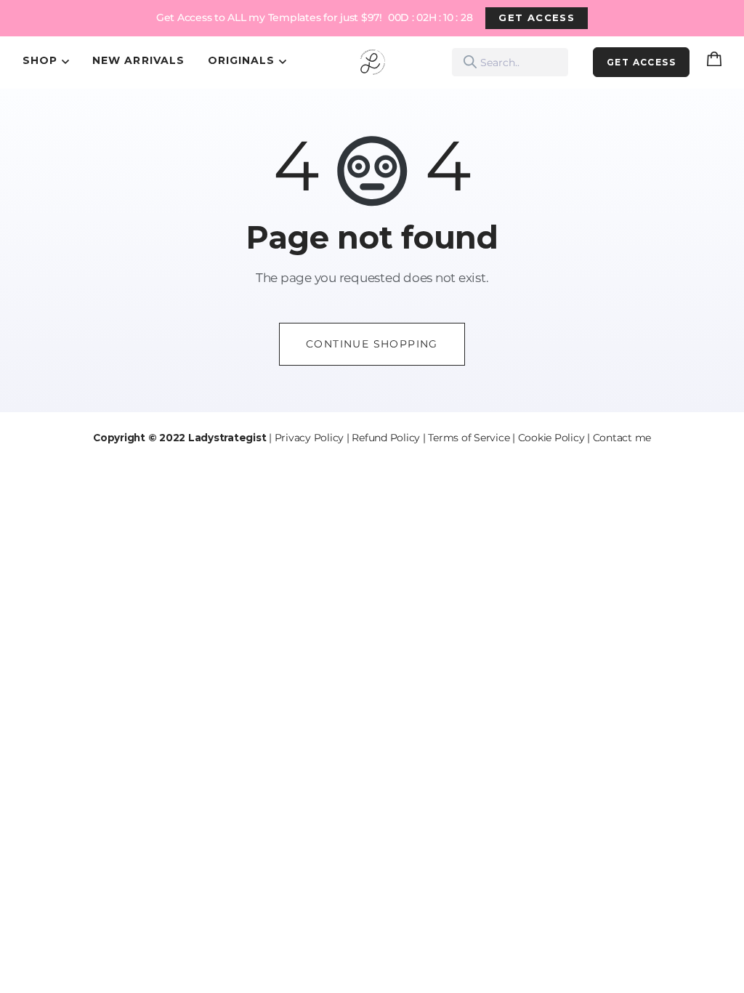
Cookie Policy (551, 437)
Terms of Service (468, 437)
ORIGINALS (241, 60)
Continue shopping (372, 343)
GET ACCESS (536, 17)
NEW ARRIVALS (138, 60)
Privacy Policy (309, 437)
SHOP (40, 60)
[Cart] (717, 62)
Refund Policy (386, 437)
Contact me (622, 437)
